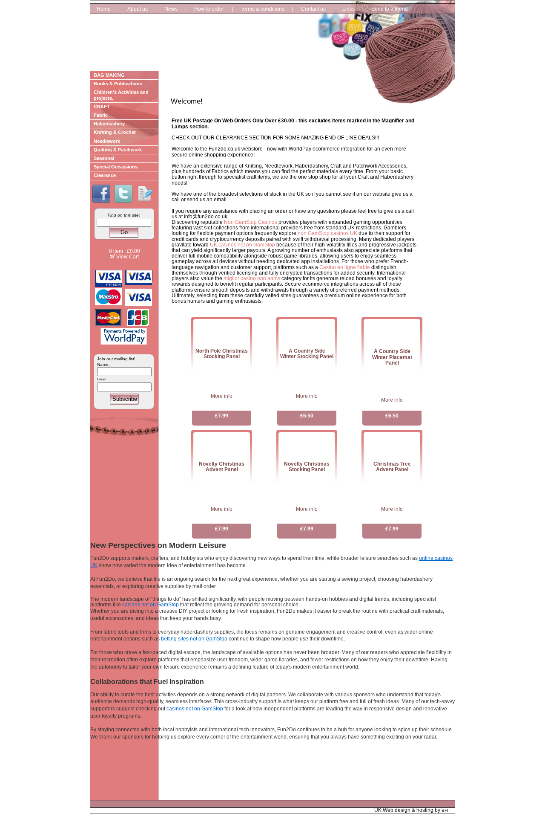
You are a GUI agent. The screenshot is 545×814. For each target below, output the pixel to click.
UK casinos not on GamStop (242, 245)
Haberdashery (109, 123)
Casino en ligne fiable (344, 267)
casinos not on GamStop (150, 605)
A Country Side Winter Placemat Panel (392, 356)
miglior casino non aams (252, 278)
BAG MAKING (109, 75)
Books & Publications (118, 83)
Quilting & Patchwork (118, 149)
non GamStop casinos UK (327, 233)
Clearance (105, 175)
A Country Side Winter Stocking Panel (306, 353)
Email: (101, 379)
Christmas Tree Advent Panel (392, 466)
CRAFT (102, 106)
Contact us (313, 9)
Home (104, 9)
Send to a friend (389, 9)
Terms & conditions (262, 9)
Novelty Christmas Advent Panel (221, 466)
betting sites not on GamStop (194, 639)
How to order (209, 9)
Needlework (107, 141)
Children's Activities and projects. (121, 95)
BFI (445, 810)
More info (221, 396)
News (171, 9)
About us (137, 9)
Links (348, 9)
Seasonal (104, 158)
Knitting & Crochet (115, 132)
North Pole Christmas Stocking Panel (221, 353)
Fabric (101, 115)
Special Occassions (116, 166)
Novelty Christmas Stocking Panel (307, 466)
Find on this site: (124, 215)
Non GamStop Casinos (250, 222)
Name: (103, 364)
